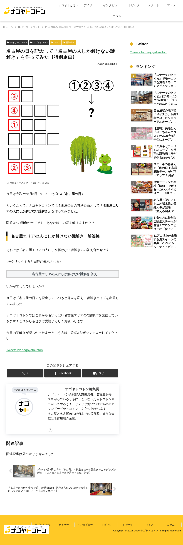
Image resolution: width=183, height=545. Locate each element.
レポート (128, 524)
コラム (57, 42)
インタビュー (85, 524)
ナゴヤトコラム (40, 42)
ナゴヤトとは (42, 524)
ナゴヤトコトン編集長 (82, 389)
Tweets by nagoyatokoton (24, 350)
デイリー (64, 524)
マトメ (149, 524)
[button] (100, 373)
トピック (107, 524)
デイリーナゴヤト (18, 42)
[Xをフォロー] (50, 429)
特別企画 (70, 42)
